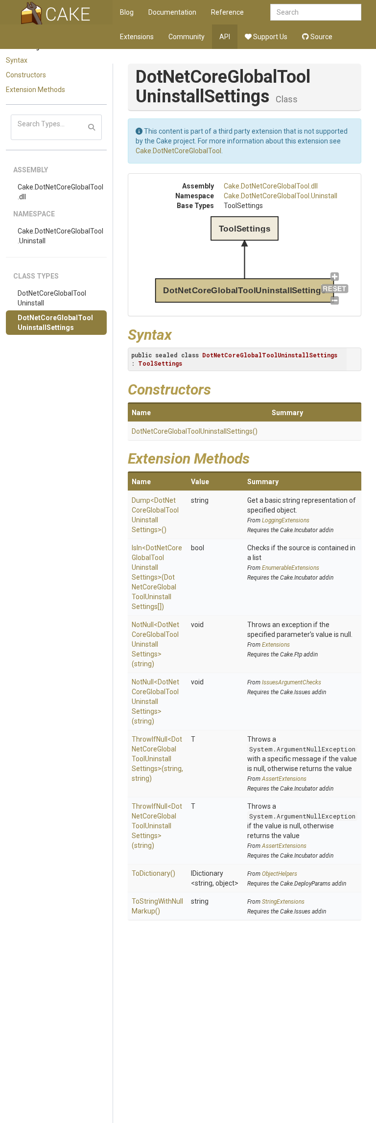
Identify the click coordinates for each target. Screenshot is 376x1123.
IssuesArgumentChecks (291, 682)
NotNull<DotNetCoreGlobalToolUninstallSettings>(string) (155, 644)
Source (320, 37)
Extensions (137, 37)
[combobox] (315, 12)
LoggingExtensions (285, 520)
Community (186, 37)
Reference (227, 12)
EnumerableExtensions (290, 567)
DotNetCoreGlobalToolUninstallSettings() (195, 431)
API (224, 37)
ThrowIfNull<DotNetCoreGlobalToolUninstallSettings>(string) (157, 825)
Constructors (26, 75)
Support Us (269, 37)
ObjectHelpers (279, 873)
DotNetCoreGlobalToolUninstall (52, 298)
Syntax (16, 60)
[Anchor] (179, 333)
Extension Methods (35, 90)
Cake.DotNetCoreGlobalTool (178, 151)
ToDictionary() (153, 873)
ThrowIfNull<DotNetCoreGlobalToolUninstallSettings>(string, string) (157, 758)
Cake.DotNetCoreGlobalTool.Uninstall (60, 236)
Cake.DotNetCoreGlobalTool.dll (60, 192)
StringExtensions (283, 901)
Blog (127, 12)
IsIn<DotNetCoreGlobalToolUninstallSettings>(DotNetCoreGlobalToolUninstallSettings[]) (157, 577)
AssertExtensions (284, 778)
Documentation (172, 12)
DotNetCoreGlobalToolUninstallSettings (55, 322)
